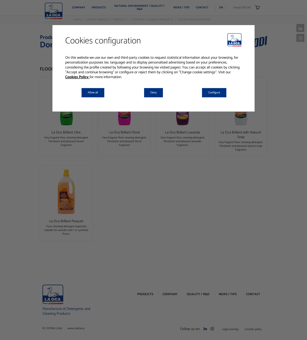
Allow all (93, 92)
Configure (214, 92)
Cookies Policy (77, 77)
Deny (153, 92)
